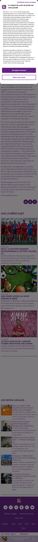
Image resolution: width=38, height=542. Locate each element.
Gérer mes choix (19, 77)
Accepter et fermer (19, 70)
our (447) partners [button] (13, 12)
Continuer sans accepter (26, 2)
